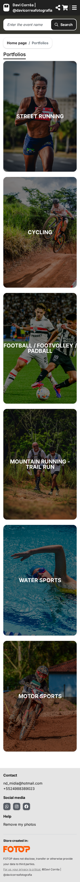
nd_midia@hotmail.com (22, 783)
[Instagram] (16, 806)
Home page (17, 43)
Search (66, 24)
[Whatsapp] (6, 806)
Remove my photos (19, 824)
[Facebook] (26, 806)
